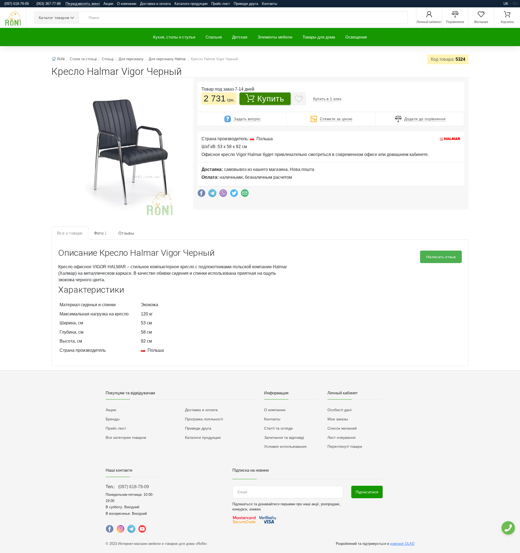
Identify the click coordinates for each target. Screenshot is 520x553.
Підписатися (367, 492)
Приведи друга (246, 4)
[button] (129, 153)
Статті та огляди (278, 428)
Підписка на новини (250, 470)
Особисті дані (339, 410)
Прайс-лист (220, 4)
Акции (108, 4)
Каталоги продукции (190, 4)
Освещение (356, 37)
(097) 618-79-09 (133, 486)
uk (505, 4)
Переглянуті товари (344, 446)
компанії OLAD (402, 544)
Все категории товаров (126, 437)
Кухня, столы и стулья (174, 37)
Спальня (214, 37)
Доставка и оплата (155, 4)
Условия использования (285, 446)
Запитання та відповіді (284, 437)
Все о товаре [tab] (70, 233)
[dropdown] (508, 528)
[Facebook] (201, 194)
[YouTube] (142, 530)
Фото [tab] (100, 233)
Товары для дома (319, 37)
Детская (239, 37)
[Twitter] (234, 194)
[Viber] (223, 194)
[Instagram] (120, 530)
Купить (270, 98)
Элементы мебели (275, 37)
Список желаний (342, 428)
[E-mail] (245, 194)
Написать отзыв (441, 257)
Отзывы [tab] (126, 233)
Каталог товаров (54, 17)
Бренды (112, 419)
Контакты (269, 4)
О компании (126, 4)
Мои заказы (337, 419)
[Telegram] (212, 194)
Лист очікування (341, 437)
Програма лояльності (204, 419)
